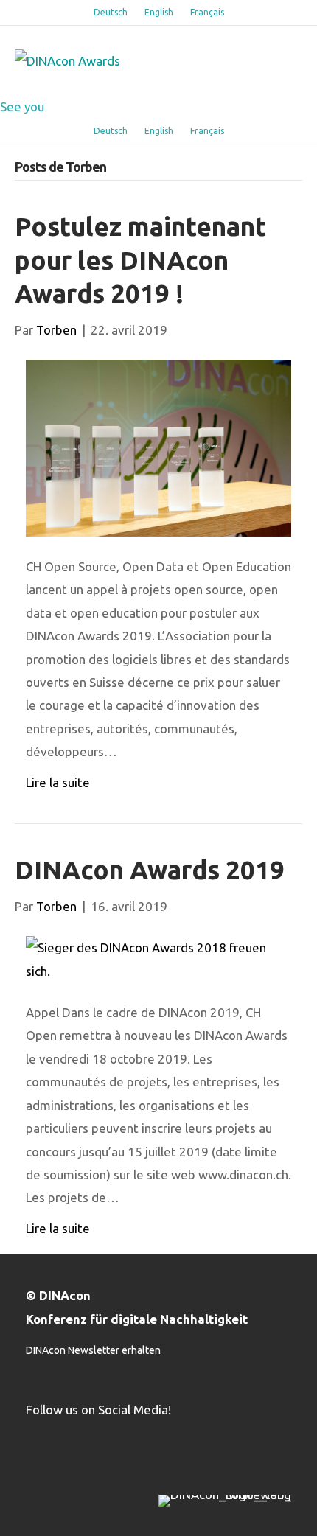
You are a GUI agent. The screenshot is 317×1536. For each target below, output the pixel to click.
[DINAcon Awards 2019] (158, 958)
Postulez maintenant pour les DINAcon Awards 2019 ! (140, 260)
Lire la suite (58, 782)
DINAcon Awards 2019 (150, 869)
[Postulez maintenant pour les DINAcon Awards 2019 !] (158, 446)
